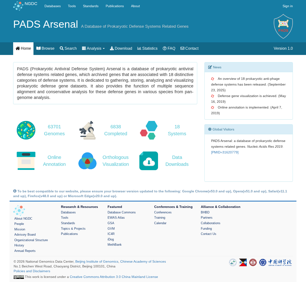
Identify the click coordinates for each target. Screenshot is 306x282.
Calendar (160, 223)
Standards (90, 6)
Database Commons (122, 212)
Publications (115, 6)
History (19, 245)
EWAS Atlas (116, 217)
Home (25, 48)
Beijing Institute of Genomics (96, 261)
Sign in (288, 6)
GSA (111, 223)
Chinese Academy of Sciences (143, 261)
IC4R (111, 234)
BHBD (205, 212)
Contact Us (208, 234)
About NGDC (23, 218)
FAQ (171, 48)
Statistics (149, 48)
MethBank (115, 244)
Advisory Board (25, 234)
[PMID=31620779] (225, 152)
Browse (48, 48)
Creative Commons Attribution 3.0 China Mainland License (114, 277)
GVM (111, 228)
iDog (111, 239)
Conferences (163, 212)
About (135, 6)
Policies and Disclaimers (32, 271)
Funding (206, 228)
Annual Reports (25, 251)
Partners (207, 217)
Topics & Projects (73, 228)
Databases (52, 6)
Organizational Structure (31, 240)
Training (159, 217)
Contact (191, 48)
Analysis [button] (94, 48)
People (19, 224)
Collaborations (210, 223)
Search (70, 48)
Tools (72, 6)
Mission (19, 229)
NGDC (31, 3)
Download (123, 48)
